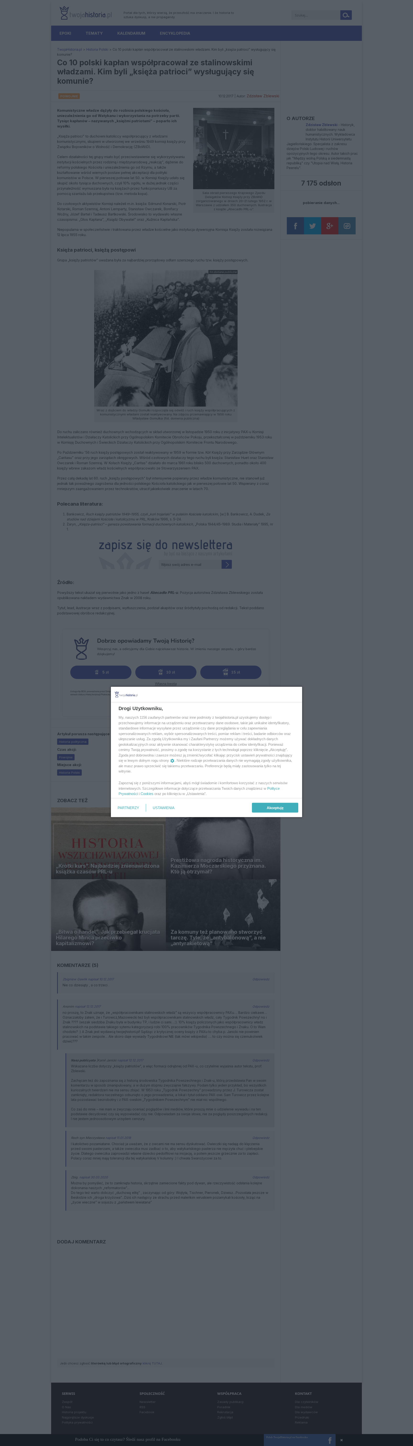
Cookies (147, 794)
